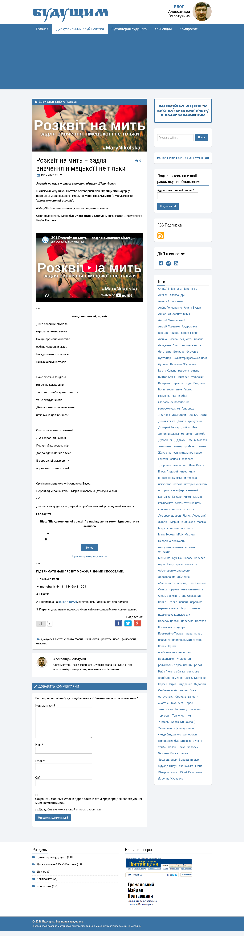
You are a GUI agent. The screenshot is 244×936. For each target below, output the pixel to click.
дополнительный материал (175, 433)
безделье (164, 345)
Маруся (163, 528)
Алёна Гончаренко (170, 307)
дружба (200, 433)
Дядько (179, 440)
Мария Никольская (87, 639)
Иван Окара (196, 465)
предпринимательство (187, 640)
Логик (186, 515)
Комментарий (45, 705)
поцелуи (179, 627)
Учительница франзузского (176, 728)
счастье (163, 703)
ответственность (192, 589)
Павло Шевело (167, 602)
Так (47, 533)
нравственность (110, 639)
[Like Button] (41, 624)
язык (199, 772)
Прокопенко (166, 658)
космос (177, 509)
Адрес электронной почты (175, 190)
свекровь (193, 671)
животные (164, 446)
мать (190, 528)
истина (177, 484)
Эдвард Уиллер (189, 759)
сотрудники (165, 696)
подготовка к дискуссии (174, 614)
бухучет (163, 364)
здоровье (164, 465)
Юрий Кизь (187, 772)
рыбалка (179, 671)
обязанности (166, 583)
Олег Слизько (197, 583)
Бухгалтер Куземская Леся (190, 358)
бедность (186, 339)
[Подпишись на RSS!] (160, 235)
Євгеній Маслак (197, 440)
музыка (177, 558)
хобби (162, 747)
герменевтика (167, 395)
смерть (183, 690)
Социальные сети (186, 696)
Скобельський (167, 690)
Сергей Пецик (167, 684)
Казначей (192, 490)
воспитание (174, 389)
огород (182, 583)
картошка (164, 496)
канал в (68, 602)
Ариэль (174, 333)
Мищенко (164, 558)
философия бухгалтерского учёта (180, 741)
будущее (192, 351)
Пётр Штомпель (190, 608)
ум (189, 715)
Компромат (188, 29)
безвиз (198, 339)
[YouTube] (176, 264)
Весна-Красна (167, 370)
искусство (165, 484)
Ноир (170, 564)
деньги (193, 415)
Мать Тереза (166, 534)
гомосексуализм (169, 408)
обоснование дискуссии (174, 570)
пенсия (183, 602)
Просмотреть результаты (89, 556)
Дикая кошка (166, 421)
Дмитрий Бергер (169, 427)
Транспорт (179, 715)
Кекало (177, 496)
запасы (175, 459)
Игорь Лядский (168, 471)
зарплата (187, 459)
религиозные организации (175, 665)
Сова (193, 690)
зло (185, 465)
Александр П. (178, 295)
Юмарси (163, 772)
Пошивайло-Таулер (170, 633)
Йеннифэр (177, 490)
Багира (173, 339)
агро (194, 288)
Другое (41, 871)
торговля (164, 715)
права (189, 633)
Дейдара (164, 415)
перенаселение (168, 608)
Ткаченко (195, 709)
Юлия (198, 766)
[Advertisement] (122, 62)
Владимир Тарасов (170, 383)
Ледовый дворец (169, 515)
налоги (188, 558)
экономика (186, 766)
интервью (190, 478)
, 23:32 (51, 175)
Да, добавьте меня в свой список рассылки (69, 809)
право (198, 633)
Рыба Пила (165, 671)
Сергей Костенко (195, 678)
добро (185, 427)
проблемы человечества (174, 652)
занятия (163, 459)
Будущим (70, 14)
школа (184, 753)
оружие (174, 589)
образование (166, 577)
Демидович (179, 415)
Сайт (38, 777)
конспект (164, 509)
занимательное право (187, 452)
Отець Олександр (190, 595)
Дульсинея (165, 440)
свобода (164, 678)
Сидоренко (185, 684)
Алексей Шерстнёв (170, 301)
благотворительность (187, 345)
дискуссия (47, 639)
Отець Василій (167, 595)
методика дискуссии (171, 541)
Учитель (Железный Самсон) (176, 722)
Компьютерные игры (188, 503)
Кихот (59, 639)
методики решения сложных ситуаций (176, 549)
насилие (199, 558)
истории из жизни (195, 484)
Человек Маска (168, 753)
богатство (165, 351)
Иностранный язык (170, 478)
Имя (39, 745)
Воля (161, 389)
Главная (42, 29)
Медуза (190, 534)
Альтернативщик (179, 314)
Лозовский (199, 515)
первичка (196, 602)
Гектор (188, 389)
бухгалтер (164, 358)
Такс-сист (177, 703)
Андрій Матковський (171, 320)
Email (40, 761)
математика (177, 528)
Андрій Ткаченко (169, 326)
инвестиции (187, 471)
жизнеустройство (184, 446)
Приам (162, 646)
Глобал (182, 395)
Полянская (165, 627)
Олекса (163, 589)
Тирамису (181, 709)
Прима (172, 646)
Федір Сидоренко (169, 734)
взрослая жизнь (188, 370)
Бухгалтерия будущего (129, 29)
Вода (188, 383)
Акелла (163, 295)
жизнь (202, 446)
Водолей (199, 383)
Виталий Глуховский (191, 377)
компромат (165, 503)
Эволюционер (167, 759)
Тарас (189, 703)
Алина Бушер (192, 307)
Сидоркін (200, 684)
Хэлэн (172, 747)
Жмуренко (165, 452)
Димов (181, 421)
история (163, 490)
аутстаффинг (189, 333)
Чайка (181, 747)
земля (177, 465)
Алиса (162, 314)
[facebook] (160, 264)
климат (197, 496)
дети (203, 415)
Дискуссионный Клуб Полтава (80, 29)
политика (187, 621)
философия (129, 639)
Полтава (200, 621)
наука (161, 564)
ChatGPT (163, 288)
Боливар (179, 351)
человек (41, 643)
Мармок (202, 522)
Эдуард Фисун (167, 766)
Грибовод (188, 408)
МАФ (180, 534)
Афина (162, 339)
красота (69, 639)
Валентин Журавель (183, 364)
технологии (165, 709)
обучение (183, 577)
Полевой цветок (168, 621)
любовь (163, 522)
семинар (177, 678)
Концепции (163, 29)
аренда (163, 333)
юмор (174, 772)
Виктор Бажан (167, 377)
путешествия (184, 658)
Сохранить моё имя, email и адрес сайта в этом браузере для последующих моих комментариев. (89, 801)
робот (198, 665)
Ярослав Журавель (170, 778)
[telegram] (168, 264)
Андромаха (189, 326)
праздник (164, 640)
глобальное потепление (173, 402)
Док (194, 427)
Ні (46, 539)
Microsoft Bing (180, 288)
